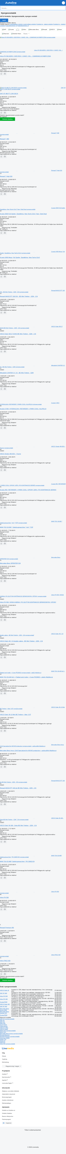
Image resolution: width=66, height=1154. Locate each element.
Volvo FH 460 (4, 999)
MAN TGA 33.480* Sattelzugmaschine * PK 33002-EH (17, 861)
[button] (63, 3)
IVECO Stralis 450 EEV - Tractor (10, 454)
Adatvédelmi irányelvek (8, 1094)
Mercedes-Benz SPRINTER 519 (10, 563)
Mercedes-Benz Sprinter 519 (4, 1012)
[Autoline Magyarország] (11, 3)
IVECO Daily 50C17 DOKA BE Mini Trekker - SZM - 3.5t (18, 334)
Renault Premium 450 (7, 927)
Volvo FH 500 (4, 897)
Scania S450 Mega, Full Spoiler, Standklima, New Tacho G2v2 (20, 257)
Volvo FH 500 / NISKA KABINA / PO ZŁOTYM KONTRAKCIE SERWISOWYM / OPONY (28, 602)
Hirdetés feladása (7, 119)
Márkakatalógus (6, 1103)
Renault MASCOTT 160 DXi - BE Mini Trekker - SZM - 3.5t (19, 296)
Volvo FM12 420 (5, 961)
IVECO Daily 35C (5, 1004)
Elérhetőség (5, 1062)
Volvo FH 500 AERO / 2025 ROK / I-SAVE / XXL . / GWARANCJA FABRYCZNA (25, 56)
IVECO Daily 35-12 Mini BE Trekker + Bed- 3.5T (15, 714)
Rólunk (4, 1056)
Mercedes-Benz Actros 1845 (4, 1009)
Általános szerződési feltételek (10, 1091)
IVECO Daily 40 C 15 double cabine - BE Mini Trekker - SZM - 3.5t (21, 641)
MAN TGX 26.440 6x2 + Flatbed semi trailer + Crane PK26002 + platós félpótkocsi (26, 677)
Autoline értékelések (7, 1100)
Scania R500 (3, 1015)
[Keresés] (63, 8)
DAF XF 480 (3, 993)
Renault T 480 (4, 139)
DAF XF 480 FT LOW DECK (9, 93)
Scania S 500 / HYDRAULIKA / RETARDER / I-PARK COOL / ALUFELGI (23, 409)
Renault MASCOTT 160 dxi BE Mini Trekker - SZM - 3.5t (18, 788)
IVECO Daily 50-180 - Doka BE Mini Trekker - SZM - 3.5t (18, 825)
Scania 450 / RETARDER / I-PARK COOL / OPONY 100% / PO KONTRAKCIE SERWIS (28, 490)
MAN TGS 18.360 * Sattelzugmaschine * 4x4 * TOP (16, 527)
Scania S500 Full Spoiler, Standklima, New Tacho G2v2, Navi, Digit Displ (23, 214)
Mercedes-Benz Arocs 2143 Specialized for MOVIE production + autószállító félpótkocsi (28, 750)
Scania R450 (3, 1002)
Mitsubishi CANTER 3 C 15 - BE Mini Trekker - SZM (17, 373)
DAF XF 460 (3, 1006)
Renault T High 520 (6, 176)
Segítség (4, 1059)
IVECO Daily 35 (4, 990)
